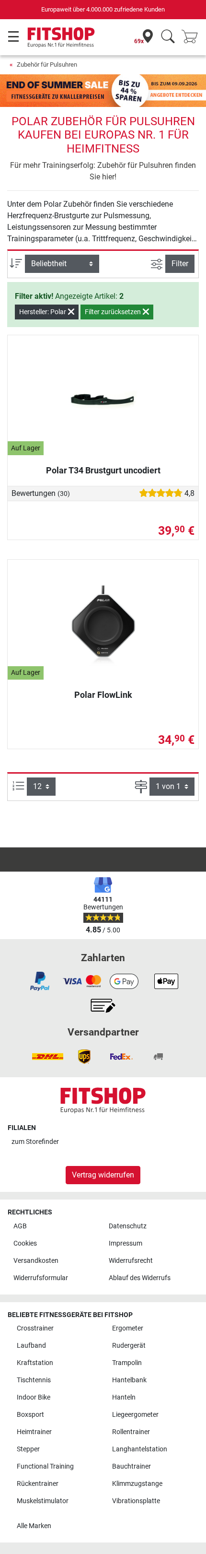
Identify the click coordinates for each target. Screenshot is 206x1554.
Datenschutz (128, 1226)
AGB (20, 1226)
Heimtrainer (34, 1432)
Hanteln (124, 1397)
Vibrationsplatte (136, 1501)
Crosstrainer (35, 1328)
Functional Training (45, 1466)
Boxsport (30, 1415)
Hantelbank (129, 1380)
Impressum (125, 1243)
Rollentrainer (131, 1432)
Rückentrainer (37, 1484)
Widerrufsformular (40, 1278)
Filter (180, 263)
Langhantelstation (139, 1449)
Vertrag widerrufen (103, 1174)
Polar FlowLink (103, 695)
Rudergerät (129, 1346)
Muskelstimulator (43, 1501)
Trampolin (127, 1363)
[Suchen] (168, 37)
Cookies (25, 1243)
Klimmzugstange (137, 1484)
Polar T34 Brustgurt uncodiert (103, 470)
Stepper (28, 1449)
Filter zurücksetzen (113, 312)
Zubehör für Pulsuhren (47, 64)
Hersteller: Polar (43, 312)
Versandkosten (35, 1261)
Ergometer (127, 1328)
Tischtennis (34, 1380)
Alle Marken (34, 1526)
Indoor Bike (33, 1397)
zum (35, 1142)
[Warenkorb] (192, 37)
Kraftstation (35, 1363)
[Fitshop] (61, 36)
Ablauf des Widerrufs (140, 1278)
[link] (40, 981)
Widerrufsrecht (131, 1261)
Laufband (31, 1346)
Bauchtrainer (131, 1466)
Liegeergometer (135, 1415)
